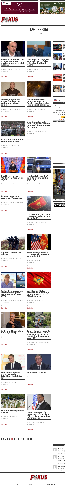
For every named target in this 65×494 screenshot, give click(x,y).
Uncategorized (45, 184)
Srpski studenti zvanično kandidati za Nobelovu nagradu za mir (12, 140)
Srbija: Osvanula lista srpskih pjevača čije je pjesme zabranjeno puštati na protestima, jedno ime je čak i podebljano (38, 124)
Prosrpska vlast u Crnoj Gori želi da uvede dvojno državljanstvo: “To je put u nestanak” (38, 216)
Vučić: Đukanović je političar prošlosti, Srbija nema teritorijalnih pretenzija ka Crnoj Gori (12, 375)
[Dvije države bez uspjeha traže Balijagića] (13, 242)
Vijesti (16, 69)
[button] (19, 8)
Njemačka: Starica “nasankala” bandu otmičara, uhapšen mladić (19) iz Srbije (38, 178)
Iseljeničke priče (18, 109)
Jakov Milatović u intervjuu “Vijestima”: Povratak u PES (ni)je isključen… (12, 178)
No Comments (4, 71)
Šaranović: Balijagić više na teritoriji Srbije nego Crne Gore (11, 197)
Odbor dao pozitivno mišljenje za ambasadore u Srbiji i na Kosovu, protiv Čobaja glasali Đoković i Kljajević (38, 62)
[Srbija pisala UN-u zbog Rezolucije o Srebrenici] (13, 401)
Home (36, 34)
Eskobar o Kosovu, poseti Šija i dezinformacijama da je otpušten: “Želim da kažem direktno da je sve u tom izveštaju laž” (38, 415)
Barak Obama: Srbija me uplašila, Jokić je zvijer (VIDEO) (12, 332)
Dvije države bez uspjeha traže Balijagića (11, 253)
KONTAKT (40, 484)
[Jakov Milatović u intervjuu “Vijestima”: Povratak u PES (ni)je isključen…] (13, 165)
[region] (19, 8)
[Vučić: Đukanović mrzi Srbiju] (39, 362)
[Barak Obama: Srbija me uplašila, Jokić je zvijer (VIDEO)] (13, 320)
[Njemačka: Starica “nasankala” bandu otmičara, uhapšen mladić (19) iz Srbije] (39, 165)
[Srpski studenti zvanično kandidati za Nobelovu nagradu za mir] (13, 129)
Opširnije (4, 77)
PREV (3, 439)
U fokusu (17, 184)
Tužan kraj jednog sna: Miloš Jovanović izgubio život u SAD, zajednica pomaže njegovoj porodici (11, 102)
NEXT (29, 439)
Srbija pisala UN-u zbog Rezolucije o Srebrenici (12, 411)
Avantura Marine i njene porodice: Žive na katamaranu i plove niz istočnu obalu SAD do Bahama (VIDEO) (12, 293)
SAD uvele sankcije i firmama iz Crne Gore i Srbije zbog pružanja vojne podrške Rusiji (38, 254)
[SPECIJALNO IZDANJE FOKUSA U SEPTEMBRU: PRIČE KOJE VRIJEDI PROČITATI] (57, 48)
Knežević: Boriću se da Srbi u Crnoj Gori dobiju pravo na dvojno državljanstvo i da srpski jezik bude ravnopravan (12, 62)
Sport (16, 337)
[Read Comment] (55, 450)
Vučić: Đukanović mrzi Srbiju (36, 372)
